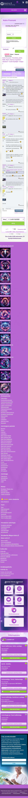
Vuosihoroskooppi (5, 527)
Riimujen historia (5, 492)
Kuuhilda (4, 113)
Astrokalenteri (4, 465)
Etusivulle (3, 423)
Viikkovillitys (4, 398)
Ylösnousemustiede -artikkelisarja (9, 555)
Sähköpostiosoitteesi (8, 757)
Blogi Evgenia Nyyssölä (7, 444)
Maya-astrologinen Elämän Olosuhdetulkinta (12, 545)
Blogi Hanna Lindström (6, 456)
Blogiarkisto (3, 558)
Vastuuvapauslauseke (6, 793)
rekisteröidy (13, 26)
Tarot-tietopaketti (5, 509)
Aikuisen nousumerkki (6, 403)
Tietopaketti (4, 463)
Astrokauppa (4, 467)
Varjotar (4, 186)
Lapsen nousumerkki (6, 405)
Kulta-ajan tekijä (4, 553)
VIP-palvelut (4, 471)
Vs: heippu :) (11, 104)
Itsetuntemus (4, 478)
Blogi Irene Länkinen (6, 446)
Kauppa (2, 562)
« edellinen (16, 67)
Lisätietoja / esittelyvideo (14, 655)
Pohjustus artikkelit (5, 556)
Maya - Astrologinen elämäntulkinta (10, 544)
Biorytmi (3, 428)
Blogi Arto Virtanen (5, 448)
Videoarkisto (3, 560)
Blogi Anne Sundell (5, 455)
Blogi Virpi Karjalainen (6, 441)
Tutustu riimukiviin (5, 494)
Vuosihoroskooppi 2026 (7, 402)
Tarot (2, 507)
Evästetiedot (24, 793)
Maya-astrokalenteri (6, 542)
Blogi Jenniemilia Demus (7, 460)
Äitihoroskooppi (5, 407)
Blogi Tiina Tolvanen (6, 449)
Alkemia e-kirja (4, 421)
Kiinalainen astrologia (6, 525)
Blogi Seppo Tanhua (6, 435)
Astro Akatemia (5, 501)
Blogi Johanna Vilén (6, 437)
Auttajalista (3, 419)
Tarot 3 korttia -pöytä (6, 518)
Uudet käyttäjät (13, 61)
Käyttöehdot (22, 792)
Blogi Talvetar (4, 453)
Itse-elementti (4, 532)
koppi (3, 134)
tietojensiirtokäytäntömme (16, 753)
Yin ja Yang (4, 528)
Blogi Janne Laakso (6, 458)
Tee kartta (3, 469)
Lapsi (2, 481)
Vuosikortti (3, 514)
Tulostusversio (20, 69)
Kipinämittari (4, 410)
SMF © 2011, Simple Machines (16, 231)
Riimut (2, 430)
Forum (2, 462)
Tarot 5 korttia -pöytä (6, 516)
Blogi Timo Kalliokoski (6, 439)
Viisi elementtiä (5, 530)
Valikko (14, 10)
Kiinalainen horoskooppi (7, 414)
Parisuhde (3, 480)
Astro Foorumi (9, 20)
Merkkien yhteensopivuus (7, 412)
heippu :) (11, 80)
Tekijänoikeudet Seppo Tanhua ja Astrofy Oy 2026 (11, 790)
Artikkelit (3, 417)
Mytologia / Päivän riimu (7, 489)
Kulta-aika (3, 551)
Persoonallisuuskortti (6, 512)
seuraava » (21, 67)
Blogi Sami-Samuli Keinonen (8, 451)
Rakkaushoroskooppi (6, 409)
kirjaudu (7, 26)
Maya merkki (4, 416)
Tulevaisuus (4, 476)
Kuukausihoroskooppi (6, 400)
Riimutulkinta (4, 490)
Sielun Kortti (4, 510)
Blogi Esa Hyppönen (6, 442)
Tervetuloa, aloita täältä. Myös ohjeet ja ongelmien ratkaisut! (12, 59)
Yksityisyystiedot (16, 793)
